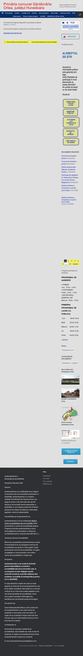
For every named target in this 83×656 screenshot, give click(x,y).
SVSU (73, 13)
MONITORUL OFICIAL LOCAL (55, 16)
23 (70, 264)
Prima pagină (9, 13)
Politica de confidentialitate (45, 645)
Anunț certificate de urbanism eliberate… (17, 42)
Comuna (17, 13)
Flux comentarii (47, 481)
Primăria (34, 13)
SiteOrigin (61, 645)
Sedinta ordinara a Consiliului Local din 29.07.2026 (68, 188)
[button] (80, 14)
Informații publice (44, 13)
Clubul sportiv (17, 16)
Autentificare (46, 476)
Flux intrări (46, 478)
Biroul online (54, 13)
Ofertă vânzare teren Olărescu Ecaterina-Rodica (68, 169)
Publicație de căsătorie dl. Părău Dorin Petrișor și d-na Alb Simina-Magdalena (69, 178)
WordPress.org (47, 484)
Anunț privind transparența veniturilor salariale (45, 42)
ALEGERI (42, 16)
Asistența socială (65, 13)
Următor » (75, 264)
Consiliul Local (25, 13)
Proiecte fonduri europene (30, 16)
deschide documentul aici (13, 33)
